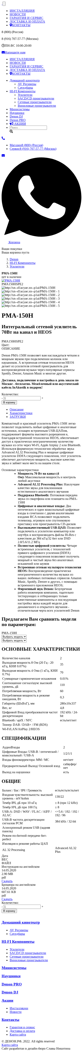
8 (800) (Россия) (26, 145)
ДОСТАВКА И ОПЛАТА (27, 21)
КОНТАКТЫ (21, 25)
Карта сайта (18, 1034)
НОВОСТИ (18, 14)
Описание (17, 409)
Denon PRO (12, 984)
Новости (16, 1012)
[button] (41, 649)
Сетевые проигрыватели (35, 102)
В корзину (9, 402)
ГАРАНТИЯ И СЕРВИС (26, 18)
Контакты (10, 1020)
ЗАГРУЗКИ (18, 416)
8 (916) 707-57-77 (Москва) (33, 148)
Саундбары (25, 87)
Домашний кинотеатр (25, 80)
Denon (18, 120)
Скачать (7, 881)
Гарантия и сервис (22, 1027)
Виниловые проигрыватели (37, 105)
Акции (7, 1000)
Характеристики (21, 413)
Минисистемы (20, 109)
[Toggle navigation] (4, 4)
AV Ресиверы (27, 84)
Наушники (17, 113)
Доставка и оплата (22, 1031)
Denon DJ (16, 116)
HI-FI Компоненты (22, 91)
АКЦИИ (19, 123)
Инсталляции (19, 1008)
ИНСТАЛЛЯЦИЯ (22, 10)
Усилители (25, 95)
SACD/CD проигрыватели (36, 98)
